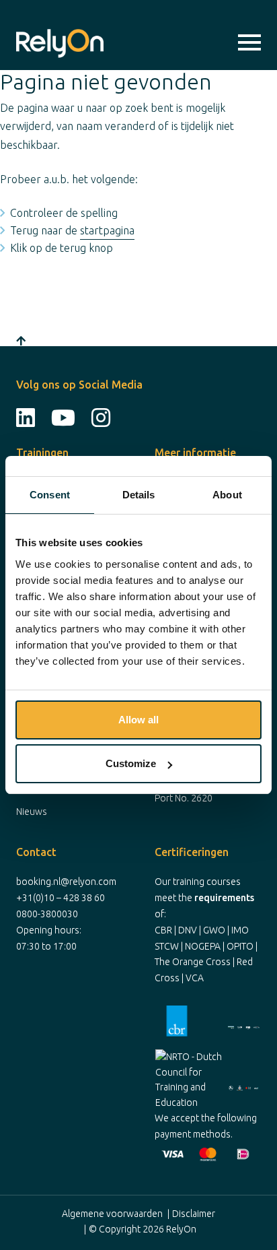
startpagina (107, 230)
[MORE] (249, 43)
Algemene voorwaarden (112, 1213)
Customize (131, 763)
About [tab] (227, 494)
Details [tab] (138, 494)
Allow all (138, 719)
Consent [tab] (50, 494)
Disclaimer (193, 1213)
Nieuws (31, 811)
